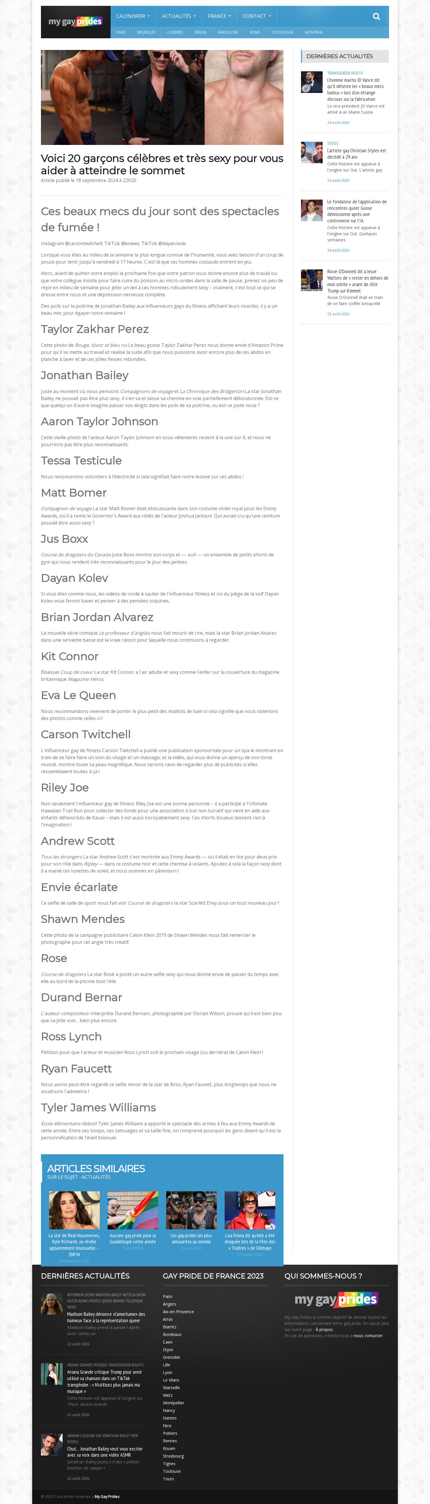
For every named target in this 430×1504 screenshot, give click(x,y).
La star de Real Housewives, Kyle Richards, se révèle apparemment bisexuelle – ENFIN (74, 1245)
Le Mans (171, 1380)
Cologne (87, 1435)
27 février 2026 (250, 1254)
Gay (99, 1435)
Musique (100, 1365)
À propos (324, 1329)
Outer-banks (78, 1301)
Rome (255, 32)
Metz (168, 1395)
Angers (169, 1304)
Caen (168, 1342)
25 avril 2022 (191, 1248)
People (95, 1301)
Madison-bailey (109, 1294)
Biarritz (169, 1327)
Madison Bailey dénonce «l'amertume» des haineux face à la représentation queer (106, 1317)
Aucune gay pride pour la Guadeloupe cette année (133, 1238)
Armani (73, 1435)
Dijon (168, 1349)
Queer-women (113, 1301)
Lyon (167, 1372)
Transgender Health (345, 73)
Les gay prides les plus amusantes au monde (191, 1238)
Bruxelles (146, 32)
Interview (75, 1294)
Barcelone (228, 32)
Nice (167, 1425)
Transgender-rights (125, 1365)
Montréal (314, 32)
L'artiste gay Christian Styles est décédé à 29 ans (356, 153)
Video (71, 1307)
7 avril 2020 (132, 1248)
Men (134, 1435)
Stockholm (282, 32)
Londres (175, 32)
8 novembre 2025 (74, 1261)
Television (134, 1301)
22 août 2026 (78, 1344)
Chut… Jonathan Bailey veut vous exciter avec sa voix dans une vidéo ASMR (105, 1451)
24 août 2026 (338, 122)
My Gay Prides (107, 1496)
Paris (120, 32)
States (332, 143)
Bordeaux (172, 1334)
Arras (168, 1319)
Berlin (200, 32)
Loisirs (89, 1294)
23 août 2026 (338, 313)
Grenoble (171, 1357)
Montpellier (173, 1403)
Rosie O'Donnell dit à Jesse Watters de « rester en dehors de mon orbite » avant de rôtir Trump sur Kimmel (357, 281)
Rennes (170, 1441)
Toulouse (172, 1471)
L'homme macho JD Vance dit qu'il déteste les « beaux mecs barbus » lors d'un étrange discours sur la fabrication (355, 89)
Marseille (171, 1387)
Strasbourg (173, 1456)
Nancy (169, 1410)
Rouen (169, 1448)
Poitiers (170, 1433)
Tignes (169, 1463)
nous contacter (368, 1335)
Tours (168, 1478)
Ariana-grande (80, 1365)
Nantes (170, 1418)
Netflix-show (134, 1294)
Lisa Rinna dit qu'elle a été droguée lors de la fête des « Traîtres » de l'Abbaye (250, 1242)
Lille (166, 1365)
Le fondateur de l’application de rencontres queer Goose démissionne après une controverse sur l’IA (357, 211)
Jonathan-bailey (116, 1435)
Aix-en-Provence (178, 1311)
